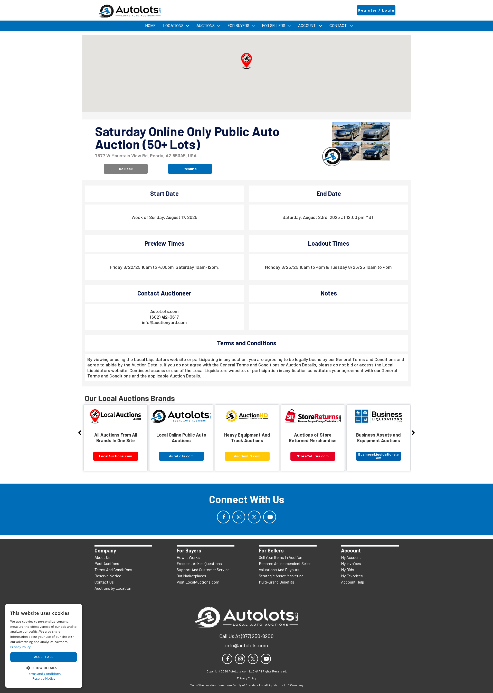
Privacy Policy (20, 647)
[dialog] (43, 646)
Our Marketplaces (191, 575)
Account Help (352, 581)
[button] (246, 61)
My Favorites (352, 575)
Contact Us (104, 581)
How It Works (188, 557)
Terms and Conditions (44, 674)
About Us (102, 557)
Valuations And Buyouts (279, 569)
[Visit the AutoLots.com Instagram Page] (238, 517)
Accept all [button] (43, 657)
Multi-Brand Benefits (276, 581)
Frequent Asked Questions (199, 563)
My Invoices (351, 563)
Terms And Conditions (113, 569)
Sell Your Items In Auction (280, 557)
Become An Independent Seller (285, 563)
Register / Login (376, 10)
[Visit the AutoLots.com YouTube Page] (269, 517)
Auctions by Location (112, 588)
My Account (351, 557)
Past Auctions (106, 563)
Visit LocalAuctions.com (198, 581)
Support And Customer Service (203, 569)
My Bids (347, 569)
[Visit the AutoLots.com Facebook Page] (223, 517)
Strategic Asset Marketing (281, 575)
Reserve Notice (107, 575)
